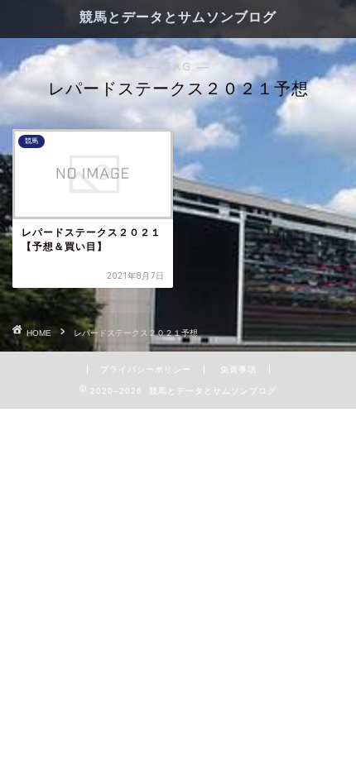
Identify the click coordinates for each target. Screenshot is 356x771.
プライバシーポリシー (145, 369)
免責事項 (238, 369)
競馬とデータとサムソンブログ (178, 16)
